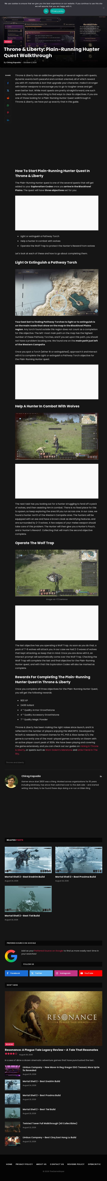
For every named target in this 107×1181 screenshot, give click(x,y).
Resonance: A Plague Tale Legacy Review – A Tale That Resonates (51, 1050)
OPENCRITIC (94, 1164)
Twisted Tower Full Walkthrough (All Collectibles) (50, 1123)
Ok (46, 11)
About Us (41, 1164)
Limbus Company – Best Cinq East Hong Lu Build (49, 1137)
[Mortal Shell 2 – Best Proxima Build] (78, 860)
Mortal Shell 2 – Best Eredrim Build (25, 876)
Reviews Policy (75, 1164)
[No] (103, 8)
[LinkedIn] (8, 120)
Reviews (9, 1044)
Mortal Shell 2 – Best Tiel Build (22, 915)
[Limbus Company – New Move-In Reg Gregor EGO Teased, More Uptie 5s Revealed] (12, 1071)
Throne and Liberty (15, 762)
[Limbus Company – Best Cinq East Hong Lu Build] (12, 1141)
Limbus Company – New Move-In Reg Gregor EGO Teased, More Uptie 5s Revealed (61, 1069)
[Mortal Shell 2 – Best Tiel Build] (28, 899)
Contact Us (57, 1164)
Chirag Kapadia (13, 62)
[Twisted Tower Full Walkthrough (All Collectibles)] (12, 1127)
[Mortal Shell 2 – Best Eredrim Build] (28, 860)
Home (9, 1164)
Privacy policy (57, 11)
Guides (8, 42)
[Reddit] (8, 98)
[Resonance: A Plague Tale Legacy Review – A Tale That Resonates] (53, 1018)
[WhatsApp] (8, 105)
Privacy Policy (24, 1164)
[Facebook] (8, 83)
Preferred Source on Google (48, 950)
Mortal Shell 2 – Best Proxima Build (75, 876)
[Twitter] (8, 90)
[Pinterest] (8, 112)
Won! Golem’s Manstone (58, 750)
